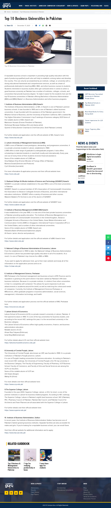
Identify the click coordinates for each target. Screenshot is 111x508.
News (21, 6)
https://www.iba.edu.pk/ (14, 138)
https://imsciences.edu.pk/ (14, 307)
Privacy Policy (88, 494)
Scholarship (60, 6)
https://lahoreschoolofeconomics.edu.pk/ (20, 343)
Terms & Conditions (89, 497)
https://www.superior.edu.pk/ (15, 410)
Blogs (106, 6)
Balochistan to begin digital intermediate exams (94, 156)
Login (103, 13)
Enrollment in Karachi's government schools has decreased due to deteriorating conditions (90, 171)
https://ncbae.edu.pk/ (13, 266)
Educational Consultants (65, 490)
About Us (86, 492)
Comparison (51, 6)
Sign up (97, 13)
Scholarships (61, 488)
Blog (85, 488)
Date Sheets (35, 492)
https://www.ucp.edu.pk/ (14, 384)
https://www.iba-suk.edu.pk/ (15, 433)
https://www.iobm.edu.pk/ (14, 241)
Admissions (35, 488)
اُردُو (106, 13)
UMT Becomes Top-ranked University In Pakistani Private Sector (94, 96)
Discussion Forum (89, 499)
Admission (42, 6)
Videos (27, 6)
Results (33, 490)
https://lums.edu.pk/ (12, 174)
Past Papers (35, 494)
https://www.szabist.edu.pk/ (15, 205)
